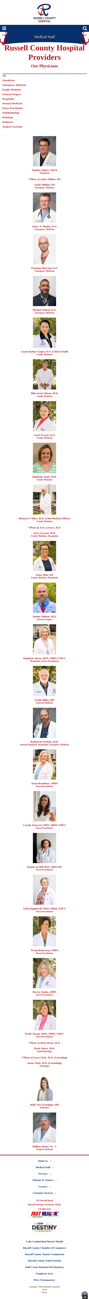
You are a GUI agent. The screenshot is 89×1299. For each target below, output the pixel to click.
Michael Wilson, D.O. (44, 309)
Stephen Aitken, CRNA (44, 170)
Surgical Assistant (12, 126)
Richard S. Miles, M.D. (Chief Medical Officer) (44, 518)
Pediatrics (8, 122)
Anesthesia (8, 80)
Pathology (7, 117)
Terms (44, 1290)
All (4, 75)
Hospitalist (8, 98)
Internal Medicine (12, 103)
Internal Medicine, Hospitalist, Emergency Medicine (44, 744)
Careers (43, 1186)
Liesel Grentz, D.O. (44, 435)
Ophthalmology (10, 112)
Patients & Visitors (43, 1180)
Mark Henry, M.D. (44, 1048)
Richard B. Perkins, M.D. (44, 741)
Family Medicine (11, 89)
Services (43, 1173)
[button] (84, 1294)
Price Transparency (44, 1279)
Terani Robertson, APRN (44, 950)
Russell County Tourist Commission (44, 1254)
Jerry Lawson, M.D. (44, 533)
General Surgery (11, 94)
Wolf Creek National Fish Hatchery (44, 1267)
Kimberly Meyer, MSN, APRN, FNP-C (44, 658)
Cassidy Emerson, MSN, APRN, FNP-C (44, 825)
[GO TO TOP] (85, 1297)
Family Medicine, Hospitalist (44, 536)
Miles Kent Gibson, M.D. (44, 393)
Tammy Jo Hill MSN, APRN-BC (44, 866)
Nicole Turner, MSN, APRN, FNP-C (44, 1033)
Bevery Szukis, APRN (44, 991)
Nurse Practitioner (12, 108)
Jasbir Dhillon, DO (44, 184)
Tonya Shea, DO (44, 574)
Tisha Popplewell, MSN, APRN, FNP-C (44, 908)
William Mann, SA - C (44, 1146)
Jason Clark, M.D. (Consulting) (44, 1063)
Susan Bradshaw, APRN (44, 783)
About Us (43, 1160)
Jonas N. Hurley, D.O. (44, 226)
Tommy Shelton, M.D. (44, 616)
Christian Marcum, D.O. (44, 268)
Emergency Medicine (14, 84)
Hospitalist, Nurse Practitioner (44, 661)
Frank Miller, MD (44, 699)
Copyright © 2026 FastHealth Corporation (44, 1287)
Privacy (44, 1292)
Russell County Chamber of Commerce (44, 1247)
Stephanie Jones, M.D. (44, 476)
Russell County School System (44, 1260)
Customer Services (43, 1192)
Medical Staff (43, 1167)
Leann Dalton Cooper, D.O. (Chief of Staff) (44, 351)
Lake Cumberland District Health (44, 1241)
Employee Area (44, 1273)
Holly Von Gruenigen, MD (44, 1104)
